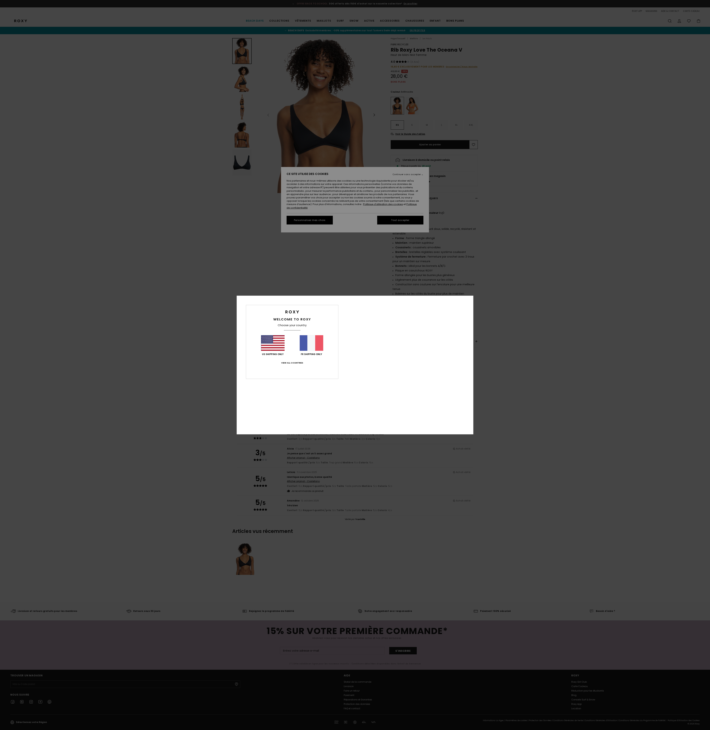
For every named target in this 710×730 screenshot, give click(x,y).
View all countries (292, 362)
